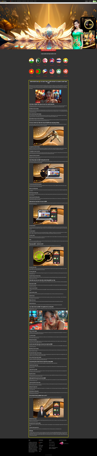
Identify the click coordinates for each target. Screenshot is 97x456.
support (40, 451)
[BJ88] (5, 1)
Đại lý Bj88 (40, 449)
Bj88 (30, 85)
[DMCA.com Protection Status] (94, 1)
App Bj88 (40, 448)
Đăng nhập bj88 (41, 445)
